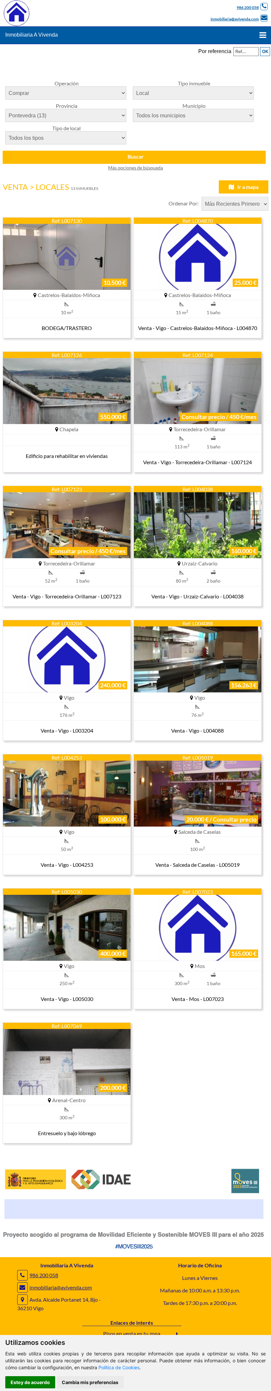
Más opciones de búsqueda (135, 167)
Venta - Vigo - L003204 (67, 730)
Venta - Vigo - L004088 (197, 730)
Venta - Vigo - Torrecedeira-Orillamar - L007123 (67, 596)
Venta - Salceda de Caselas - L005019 (197, 865)
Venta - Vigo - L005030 (67, 999)
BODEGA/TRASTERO (67, 328)
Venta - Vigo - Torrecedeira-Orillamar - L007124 (197, 462)
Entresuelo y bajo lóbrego (67, 1133)
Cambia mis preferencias (90, 1382)
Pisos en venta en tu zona (131, 1333)
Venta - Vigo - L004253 (67, 865)
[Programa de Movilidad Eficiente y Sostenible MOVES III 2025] (135, 1251)
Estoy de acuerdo (30, 1382)
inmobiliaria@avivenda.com (235, 18)
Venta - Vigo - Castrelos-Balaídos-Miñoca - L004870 (197, 328)
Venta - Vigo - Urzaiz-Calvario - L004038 (197, 596)
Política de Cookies (118, 1367)
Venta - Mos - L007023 (198, 999)
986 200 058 (248, 7)
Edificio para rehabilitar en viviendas (67, 456)
